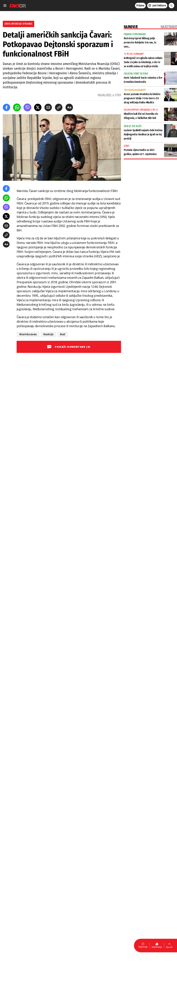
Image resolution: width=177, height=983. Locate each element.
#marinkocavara (28, 334)
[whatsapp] (17, 107)
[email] (48, 107)
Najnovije (143, 946)
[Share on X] (37, 107)
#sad (62, 334)
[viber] (27, 107)
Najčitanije (157, 946)
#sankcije (48, 334)
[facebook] (6, 107)
